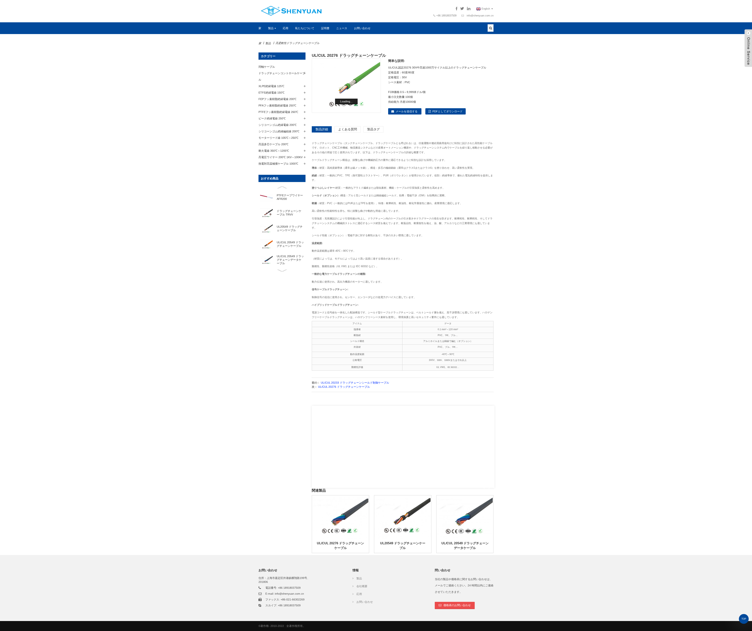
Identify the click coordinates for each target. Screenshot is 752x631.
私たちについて (304, 28)
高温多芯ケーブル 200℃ (273, 144)
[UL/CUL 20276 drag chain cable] (340, 517)
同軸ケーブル (266, 66)
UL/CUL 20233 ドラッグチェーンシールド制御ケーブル (355, 382)
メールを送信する (407, 111)
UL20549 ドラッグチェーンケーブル (290, 228)
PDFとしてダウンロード (447, 111)
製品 (271, 28)
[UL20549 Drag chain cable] (403, 517)
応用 (285, 28)
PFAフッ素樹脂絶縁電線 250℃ (277, 105)
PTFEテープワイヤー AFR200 (290, 197)
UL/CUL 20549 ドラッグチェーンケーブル (290, 244)
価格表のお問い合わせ (457, 605)
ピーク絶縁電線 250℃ (272, 118)
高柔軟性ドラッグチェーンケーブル (297, 43)
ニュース (341, 28)
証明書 (325, 28)
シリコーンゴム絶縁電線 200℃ (277, 124)
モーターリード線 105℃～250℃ (278, 137)
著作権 (264, 625)
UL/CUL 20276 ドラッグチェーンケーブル (344, 386)
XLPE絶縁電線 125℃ (271, 86)
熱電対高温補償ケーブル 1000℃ (278, 163)
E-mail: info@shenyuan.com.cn (284, 593)
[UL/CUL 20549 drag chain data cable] (465, 517)
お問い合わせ (362, 28)
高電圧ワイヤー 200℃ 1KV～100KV (280, 157)
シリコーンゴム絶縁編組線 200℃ (278, 131)
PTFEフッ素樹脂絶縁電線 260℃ (278, 112)
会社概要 (361, 586)
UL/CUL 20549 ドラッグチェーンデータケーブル (290, 260)
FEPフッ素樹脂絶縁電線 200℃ (277, 99)
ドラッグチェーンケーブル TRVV (289, 212)
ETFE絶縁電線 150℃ (271, 92)
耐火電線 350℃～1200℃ (273, 150)
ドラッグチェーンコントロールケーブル (281, 76)
